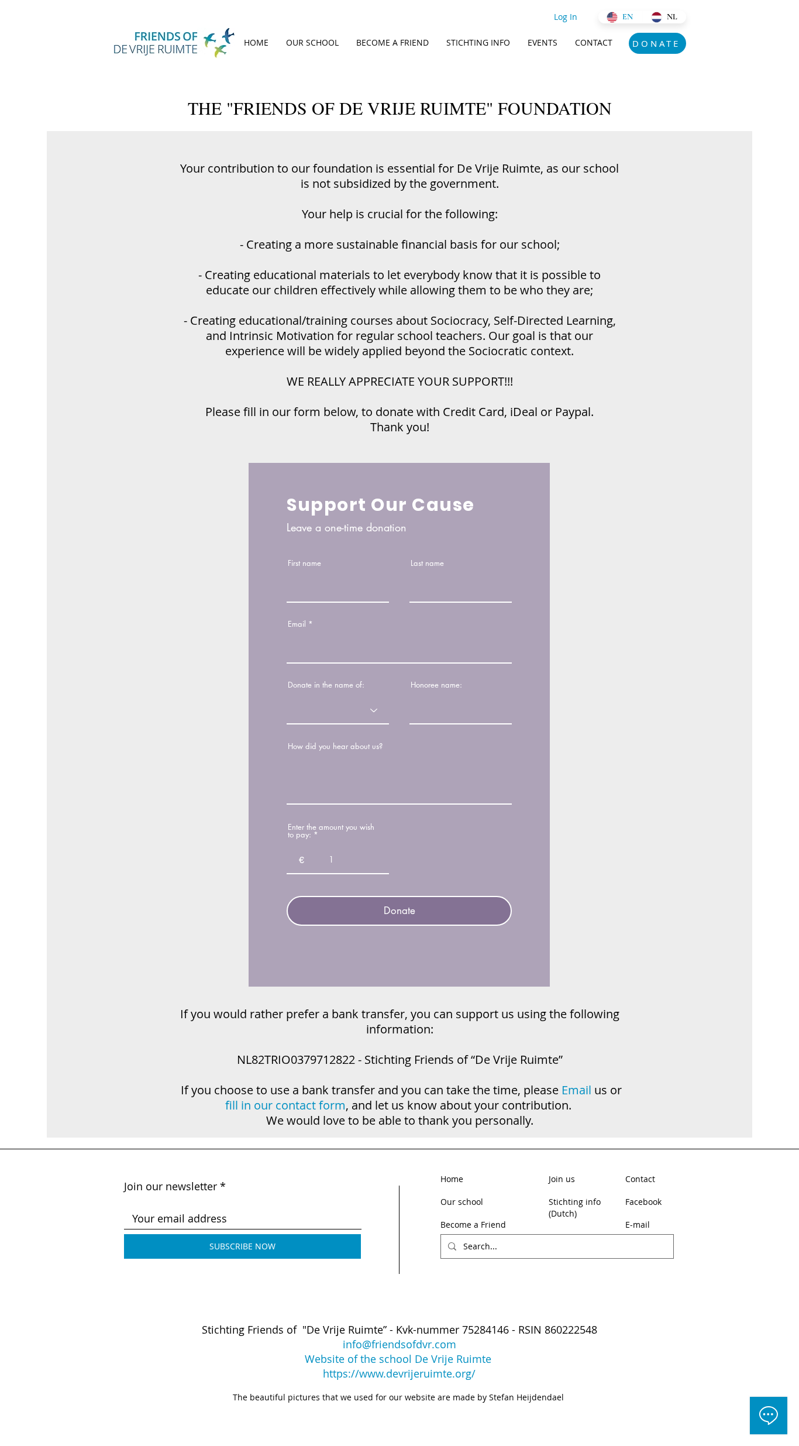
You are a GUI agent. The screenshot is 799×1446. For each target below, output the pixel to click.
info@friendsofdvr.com (399, 1344)
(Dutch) (563, 1213)
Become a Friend (473, 1224)
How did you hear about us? (335, 746)
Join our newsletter (170, 1186)
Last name (427, 563)
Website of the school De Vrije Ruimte (399, 1359)
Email (297, 624)
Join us (562, 1178)
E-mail (637, 1224)
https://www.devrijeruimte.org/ (399, 1373)
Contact (640, 1178)
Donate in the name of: (326, 685)
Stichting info (575, 1201)
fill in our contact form (285, 1105)
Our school (462, 1201)
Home (451, 1178)
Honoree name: (436, 685)
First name (304, 563)
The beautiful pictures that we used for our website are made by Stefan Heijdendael (399, 1397)
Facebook (643, 1201)
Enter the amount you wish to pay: (331, 831)
